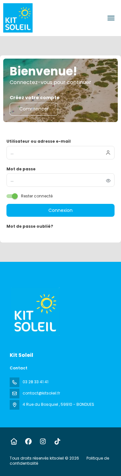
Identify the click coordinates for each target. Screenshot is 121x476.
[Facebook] (28, 441)
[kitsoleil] (34, 312)
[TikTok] (57, 441)
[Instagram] (43, 441)
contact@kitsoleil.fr (41, 393)
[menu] (111, 18)
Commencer (34, 109)
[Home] (14, 441)
